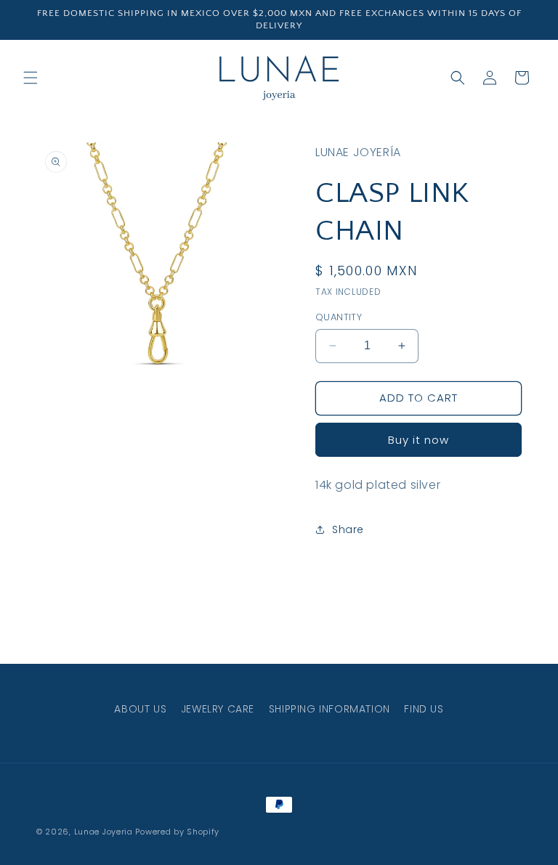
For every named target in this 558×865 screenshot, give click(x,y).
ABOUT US (140, 709)
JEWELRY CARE (217, 709)
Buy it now (418, 439)
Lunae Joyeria (103, 831)
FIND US (423, 709)
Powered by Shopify (177, 831)
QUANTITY (338, 317)
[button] (30, 78)
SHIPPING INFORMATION (329, 709)
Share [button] (348, 529)
